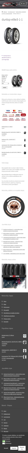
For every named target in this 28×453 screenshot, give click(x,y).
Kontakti (6, 321)
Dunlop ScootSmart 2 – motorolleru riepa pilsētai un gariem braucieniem (13, 230)
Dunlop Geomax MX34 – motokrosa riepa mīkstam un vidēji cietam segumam (12, 246)
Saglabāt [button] (14, 448)
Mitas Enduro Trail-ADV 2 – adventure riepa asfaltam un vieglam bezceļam (13, 234)
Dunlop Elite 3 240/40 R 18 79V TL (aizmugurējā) (6, 57)
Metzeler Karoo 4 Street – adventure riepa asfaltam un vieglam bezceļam (13, 242)
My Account (6, 307)
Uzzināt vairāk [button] (6, 439)
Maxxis (5, 428)
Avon (5, 411)
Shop (5, 301)
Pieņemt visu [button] (22, 448)
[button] (3, 441)
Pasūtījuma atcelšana (9, 316)
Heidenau (6, 425)
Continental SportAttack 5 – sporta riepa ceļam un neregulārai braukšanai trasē (14, 238)
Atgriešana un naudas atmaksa (11, 313)
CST (5, 420)
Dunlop (5, 422)
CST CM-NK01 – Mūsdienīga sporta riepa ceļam (14, 253)
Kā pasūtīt (6, 310)
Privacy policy (7, 319)
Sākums (5, 12)
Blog (5, 304)
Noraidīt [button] (6, 448)
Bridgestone (7, 414)
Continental (7, 417)
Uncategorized (11, 12)
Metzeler (6, 431)
